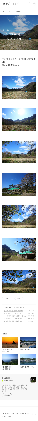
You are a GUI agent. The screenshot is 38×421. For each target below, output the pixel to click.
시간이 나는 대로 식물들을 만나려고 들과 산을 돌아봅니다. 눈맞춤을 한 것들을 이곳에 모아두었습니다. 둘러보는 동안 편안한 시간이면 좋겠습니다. (14, 388)
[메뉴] (34, 4)
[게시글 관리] (12, 298)
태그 (10, 12)
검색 (29, 4)
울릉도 (10, 307)
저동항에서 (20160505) (12, 318)
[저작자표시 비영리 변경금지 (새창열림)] (26, 298)
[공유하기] (9, 298)
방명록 (18, 12)
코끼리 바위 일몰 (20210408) (13, 311)
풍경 (5, 307)
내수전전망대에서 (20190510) (14, 316)
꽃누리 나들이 (11, 4)
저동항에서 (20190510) (11, 313)
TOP (34, 414)
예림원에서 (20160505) (12, 321)
